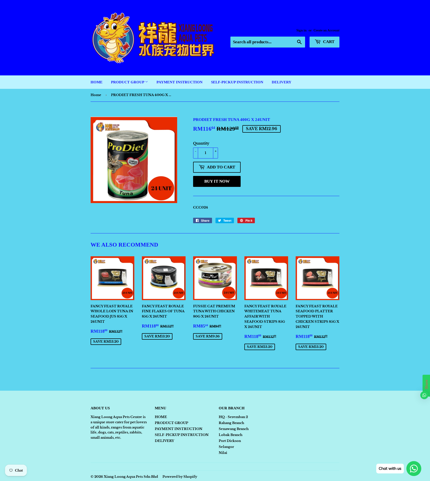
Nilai (223, 453)
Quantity (201, 143)
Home (96, 95)
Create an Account (326, 30)
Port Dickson (230, 441)
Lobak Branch (230, 435)
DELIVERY (281, 82)
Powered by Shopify (179, 477)
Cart (328, 41)
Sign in (301, 30)
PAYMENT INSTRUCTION (180, 82)
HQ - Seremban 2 (233, 417)
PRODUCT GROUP (128, 82)
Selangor (226, 447)
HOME (97, 82)
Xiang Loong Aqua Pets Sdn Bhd (131, 477)
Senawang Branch (234, 429)
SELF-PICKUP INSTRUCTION (237, 82)
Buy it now (217, 181)
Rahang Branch (231, 423)
